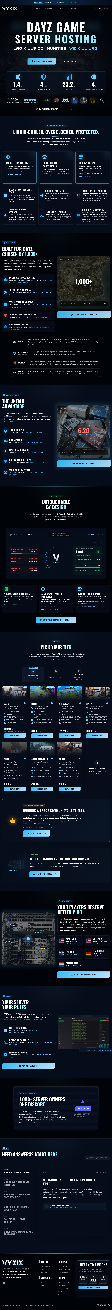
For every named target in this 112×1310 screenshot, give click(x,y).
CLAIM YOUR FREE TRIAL (93, 1287)
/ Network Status (63, 1266)
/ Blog (41, 1282)
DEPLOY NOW (15, 735)
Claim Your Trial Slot (46, 873)
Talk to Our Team (38, 833)
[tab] (33, 674)
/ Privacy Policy (63, 1285)
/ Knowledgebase (64, 1269)
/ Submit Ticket (63, 1272)
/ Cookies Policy (63, 1288)
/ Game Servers (44, 1266)
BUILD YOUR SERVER (85, 463)
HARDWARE (48, 8)
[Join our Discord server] (4, 1283)
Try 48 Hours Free (72, 61)
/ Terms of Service (64, 1282)
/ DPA (60, 1292)
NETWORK (72, 8)
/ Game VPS (43, 1269)
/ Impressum (62, 1295)
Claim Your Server (43, 61)
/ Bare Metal (43, 1272)
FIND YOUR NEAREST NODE (85, 974)
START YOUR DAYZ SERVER (85, 314)
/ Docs (41, 1285)
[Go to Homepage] (9, 8)
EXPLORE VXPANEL (30, 1066)
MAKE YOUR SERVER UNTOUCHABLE (57, 620)
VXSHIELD (60, 8)
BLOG (37, 8)
